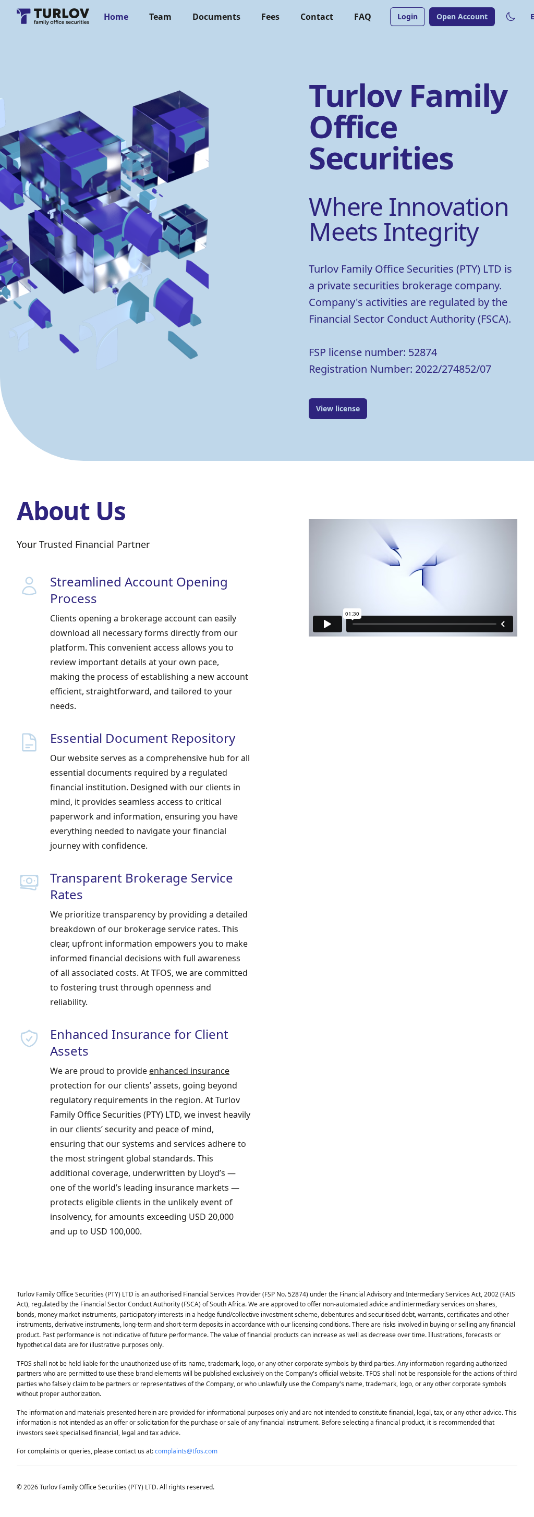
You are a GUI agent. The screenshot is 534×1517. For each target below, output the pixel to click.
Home (116, 16)
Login (407, 16)
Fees (270, 16)
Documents (216, 16)
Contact (316, 16)
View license (338, 408)
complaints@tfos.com (186, 1451)
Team (160, 16)
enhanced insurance (189, 1070)
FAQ (362, 16)
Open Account (462, 16)
